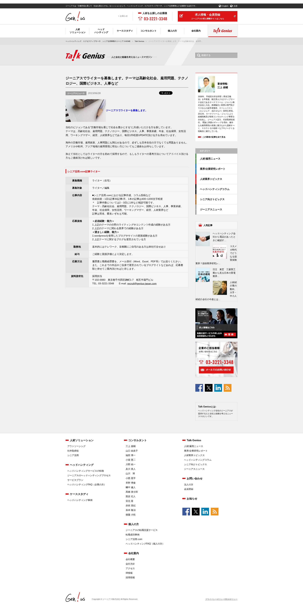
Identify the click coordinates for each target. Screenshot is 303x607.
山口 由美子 (132, 450)
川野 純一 (131, 464)
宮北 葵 (129, 501)
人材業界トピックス (211, 179)
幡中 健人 (131, 487)
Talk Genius (139, 41)
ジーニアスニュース (76, 93)
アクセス (130, 568)
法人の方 (188, 484)
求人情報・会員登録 (207, 16)
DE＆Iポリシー (231, 599)
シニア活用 (73, 455)
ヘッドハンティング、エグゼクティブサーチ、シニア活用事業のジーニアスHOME (98, 41)
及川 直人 (131, 469)
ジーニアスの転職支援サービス (142, 530)
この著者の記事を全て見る (213, 137)
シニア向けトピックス (212, 199)
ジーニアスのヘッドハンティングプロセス (89, 475)
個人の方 (133, 524)
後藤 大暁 (131, 514)
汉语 (235, 6)
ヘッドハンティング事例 (79, 500)
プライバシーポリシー (215, 599)
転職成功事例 (132, 534)
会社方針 (130, 564)
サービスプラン (75, 480)
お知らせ (124, 16)
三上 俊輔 (131, 446)
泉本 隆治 (131, 510)
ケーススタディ (79, 493)
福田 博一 (131, 455)
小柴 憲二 (131, 460)
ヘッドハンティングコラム (215, 189)
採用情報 (130, 577)
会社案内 (133, 553)
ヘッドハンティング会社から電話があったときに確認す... (224, 237)
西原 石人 (131, 496)
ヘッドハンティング (82, 464)
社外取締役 (73, 450)
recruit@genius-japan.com (142, 283)
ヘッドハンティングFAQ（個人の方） (145, 543)
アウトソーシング (76, 446)
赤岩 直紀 (131, 505)
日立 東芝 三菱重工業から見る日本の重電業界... (224, 273)
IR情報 (129, 573)
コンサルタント (137, 440)
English (225, 6)
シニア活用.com (134, 539)
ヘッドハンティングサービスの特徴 (85, 471)
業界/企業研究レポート (212, 168)
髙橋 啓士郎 (132, 492)
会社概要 (130, 559)
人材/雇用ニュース (210, 158)
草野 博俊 (131, 482)
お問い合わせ (195, 478)
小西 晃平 (131, 478)
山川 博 (130, 473)
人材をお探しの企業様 (155, 13)
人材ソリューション (82, 440)
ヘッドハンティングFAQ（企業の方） (86, 484)
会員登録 (188, 489)
